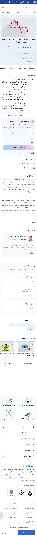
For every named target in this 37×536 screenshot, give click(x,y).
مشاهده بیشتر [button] (30, 485)
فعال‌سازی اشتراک (19, 147)
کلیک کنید (6, 2)
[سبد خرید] (3, 7)
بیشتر (31, 137)
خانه (34, 12)
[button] (19, 7)
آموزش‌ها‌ (26, 12)
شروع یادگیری (27, 533)
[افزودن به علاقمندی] (32, 344)
